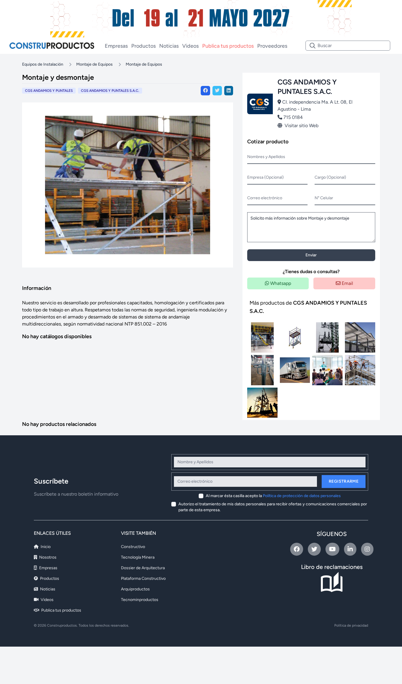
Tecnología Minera (138, 557)
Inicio (45, 546)
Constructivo (133, 546)
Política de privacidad (351, 625)
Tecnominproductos (139, 599)
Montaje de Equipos (94, 64)
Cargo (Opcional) (330, 177)
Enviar (311, 255)
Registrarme (343, 481)
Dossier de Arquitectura (143, 567)
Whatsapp (280, 283)
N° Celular (324, 197)
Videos (190, 46)
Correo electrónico (264, 197)
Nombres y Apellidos (266, 156)
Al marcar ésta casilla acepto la (273, 495)
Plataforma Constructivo (143, 578)
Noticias (169, 46)
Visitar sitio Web (301, 125)
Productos (143, 46)
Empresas (116, 46)
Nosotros (47, 557)
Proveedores (272, 46)
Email (346, 283)
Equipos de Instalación (42, 64)
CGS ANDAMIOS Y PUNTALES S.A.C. (110, 91)
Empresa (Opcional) (265, 177)
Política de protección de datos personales (302, 495)
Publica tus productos (228, 46)
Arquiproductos (135, 589)
